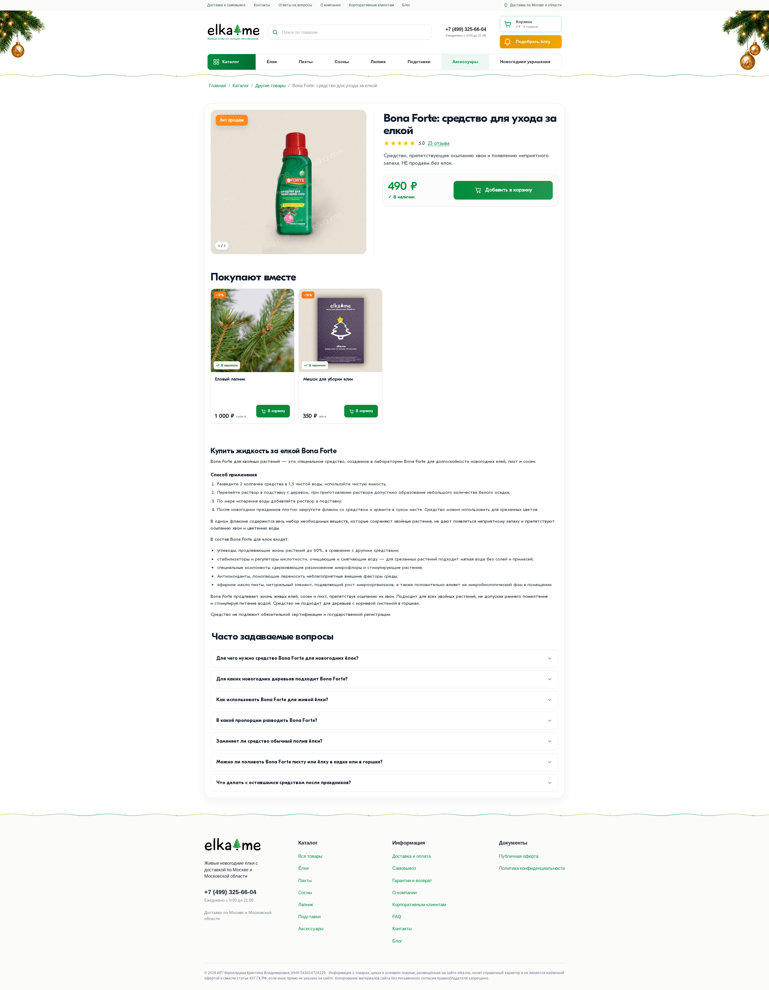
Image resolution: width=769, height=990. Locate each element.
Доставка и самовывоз (226, 5)
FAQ (396, 916)
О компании (331, 5)
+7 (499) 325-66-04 (465, 29)
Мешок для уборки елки (328, 379)
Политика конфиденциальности (532, 868)
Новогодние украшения (525, 61)
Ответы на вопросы (295, 5)
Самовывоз (404, 868)
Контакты (262, 5)
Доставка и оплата (411, 856)
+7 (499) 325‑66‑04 (230, 892)
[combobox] (357, 32)
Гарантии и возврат (412, 880)
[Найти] (275, 32)
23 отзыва (438, 143)
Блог (406, 5)
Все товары (310, 856)
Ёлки (303, 868)
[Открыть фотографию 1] (288, 182)
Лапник (378, 61)
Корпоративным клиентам (371, 5)
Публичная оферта (518, 856)
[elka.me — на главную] (232, 844)
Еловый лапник (230, 379)
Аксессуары (465, 61)
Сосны (342, 61)
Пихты (306, 61)
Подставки (419, 61)
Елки (272, 61)
